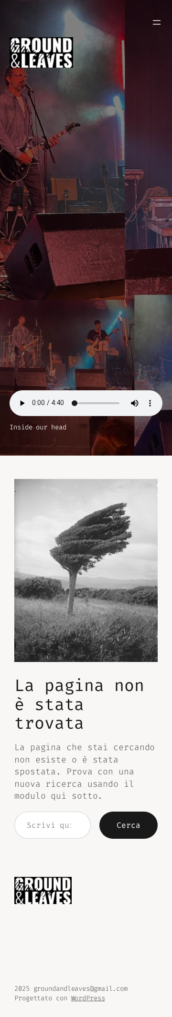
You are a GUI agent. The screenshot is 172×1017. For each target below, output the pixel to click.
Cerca (128, 825)
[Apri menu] (156, 22)
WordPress (88, 998)
